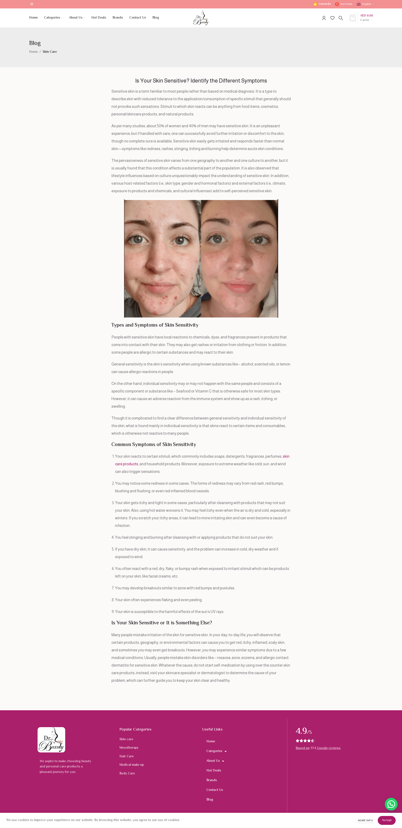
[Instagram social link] (31, 4)
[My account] (324, 18)
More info (366, 821)
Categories (214, 751)
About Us (213, 761)
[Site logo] (201, 18)
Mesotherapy (128, 748)
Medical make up (131, 765)
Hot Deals (213, 770)
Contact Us (214, 790)
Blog (209, 799)
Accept (386, 820)
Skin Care (50, 52)
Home (33, 52)
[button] (391, 804)
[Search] (341, 18)
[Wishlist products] (332, 18)
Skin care (126, 739)
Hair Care (126, 756)
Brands (211, 780)
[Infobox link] (322, 4)
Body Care (127, 773)
